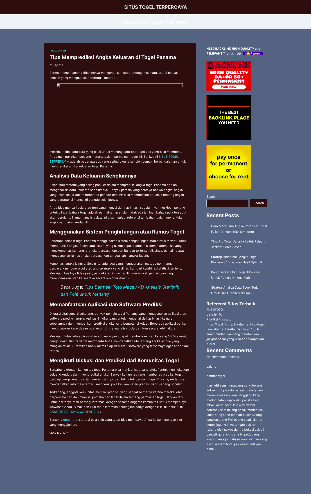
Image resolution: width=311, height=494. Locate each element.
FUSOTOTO (214, 309)
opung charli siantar (248, 419)
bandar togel (215, 376)
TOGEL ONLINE (57, 50)
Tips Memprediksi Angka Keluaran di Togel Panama (112, 57)
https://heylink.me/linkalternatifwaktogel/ (235, 324)
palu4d (211, 366)
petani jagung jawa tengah (225, 424)
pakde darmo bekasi (239, 429)
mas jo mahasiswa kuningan (238, 439)
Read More (59, 432)
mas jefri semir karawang (224, 385)
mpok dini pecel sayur (243, 400)
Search (211, 196)
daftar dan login (238, 329)
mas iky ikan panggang (235, 395)
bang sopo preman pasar (233, 415)
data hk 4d (214, 314)
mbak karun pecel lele (222, 405)
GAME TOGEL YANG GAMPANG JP (74, 412)
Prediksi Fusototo (218, 319)
